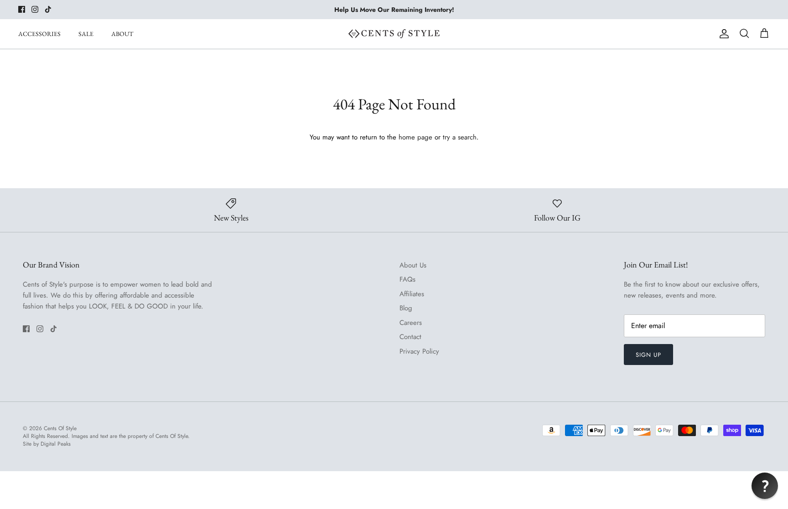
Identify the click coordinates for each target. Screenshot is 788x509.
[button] (765, 486)
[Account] (722, 33)
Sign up (648, 354)
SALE (85, 34)
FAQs (407, 279)
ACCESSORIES (39, 34)
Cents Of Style (60, 428)
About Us (412, 265)
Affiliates (411, 294)
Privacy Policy (419, 351)
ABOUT (122, 34)
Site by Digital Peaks (47, 444)
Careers (410, 323)
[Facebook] (21, 9)
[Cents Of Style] (394, 33)
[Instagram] (34, 9)
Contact (410, 337)
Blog (405, 308)
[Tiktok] (48, 9)
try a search (460, 137)
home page (415, 137)
